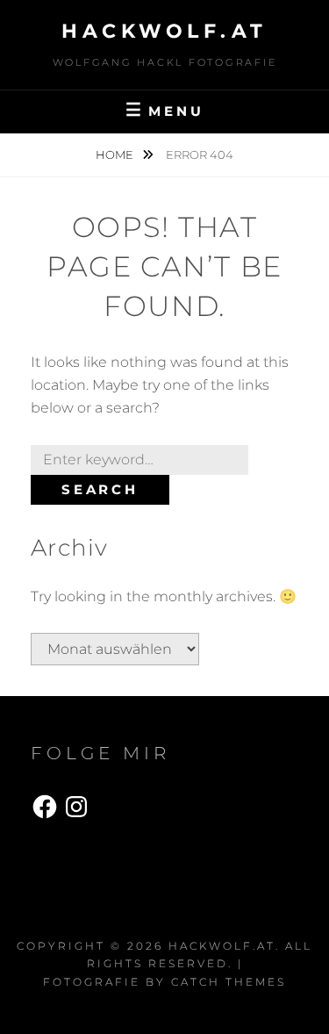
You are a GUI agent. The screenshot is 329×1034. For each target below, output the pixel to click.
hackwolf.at (164, 31)
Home (116, 154)
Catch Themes (228, 981)
